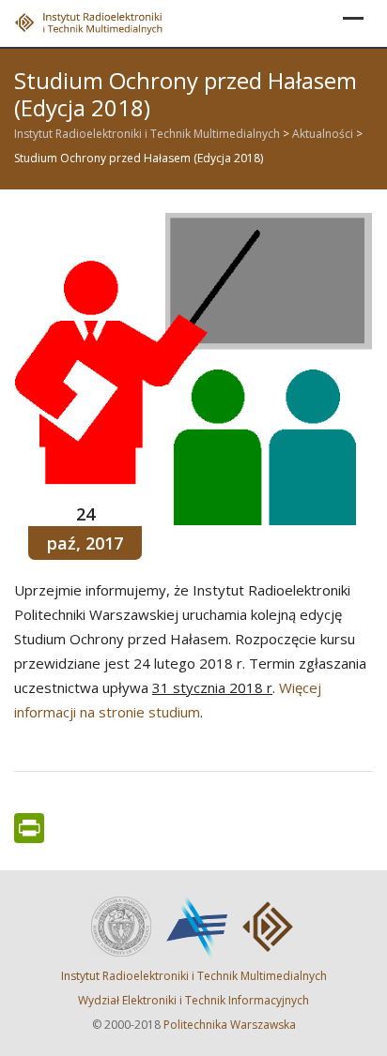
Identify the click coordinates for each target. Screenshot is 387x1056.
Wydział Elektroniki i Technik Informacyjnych (193, 1000)
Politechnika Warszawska (229, 1025)
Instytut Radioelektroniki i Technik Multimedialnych (194, 976)
